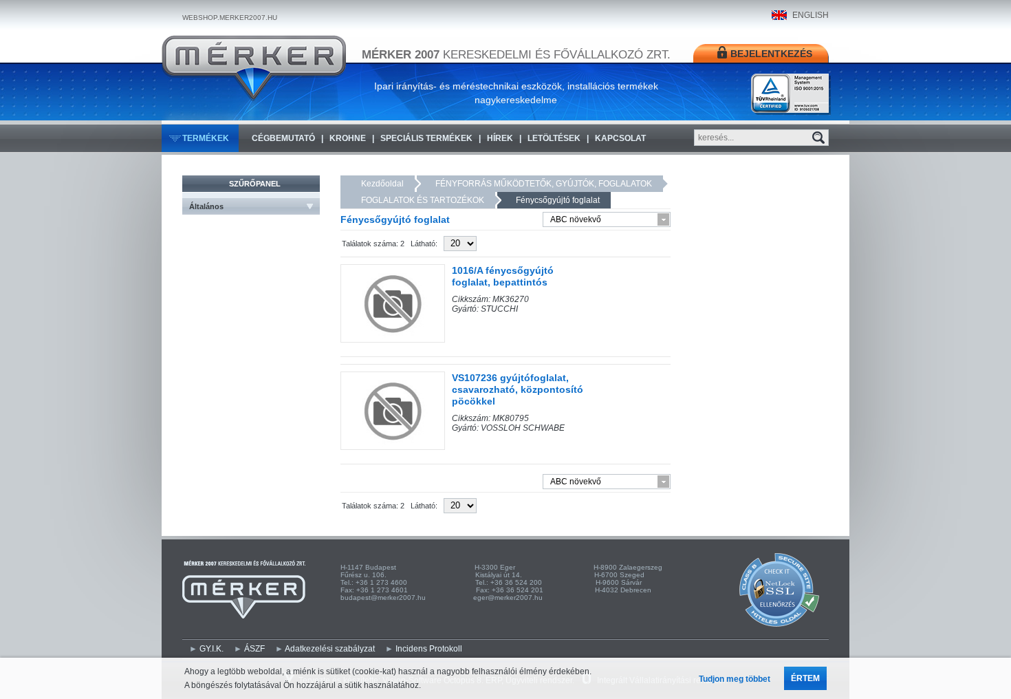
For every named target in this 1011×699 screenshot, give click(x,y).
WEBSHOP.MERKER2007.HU (229, 17)
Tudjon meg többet (734, 679)
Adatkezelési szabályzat (330, 649)
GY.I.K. (211, 649)
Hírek (500, 138)
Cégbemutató (283, 138)
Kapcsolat (620, 138)
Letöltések (554, 138)
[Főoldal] (254, 68)
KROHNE (347, 138)
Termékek (205, 138)
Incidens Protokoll (428, 649)
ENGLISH (810, 15)
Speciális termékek (426, 138)
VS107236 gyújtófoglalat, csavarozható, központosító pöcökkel (517, 389)
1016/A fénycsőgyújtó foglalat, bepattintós (503, 276)
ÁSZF (254, 649)
